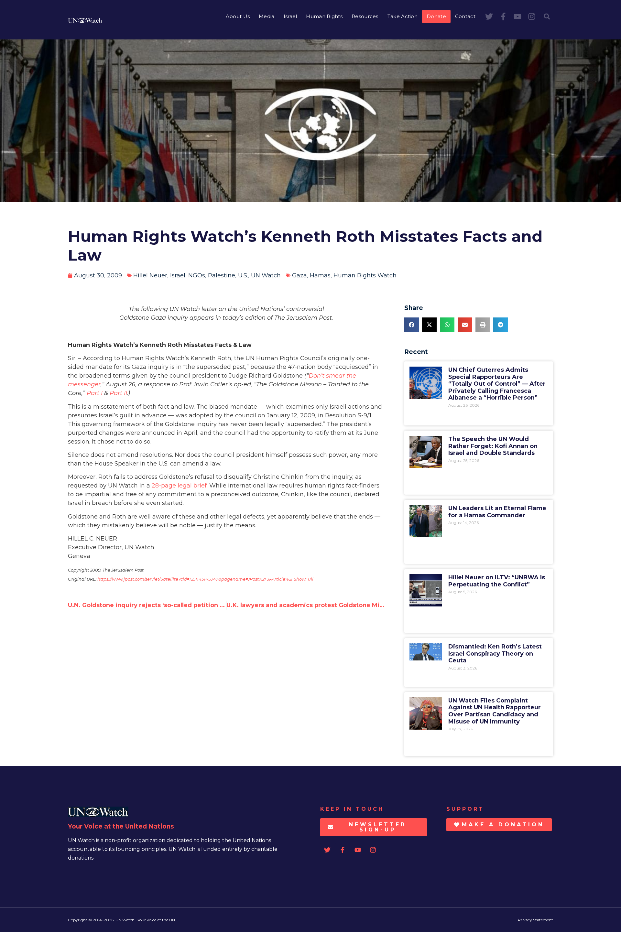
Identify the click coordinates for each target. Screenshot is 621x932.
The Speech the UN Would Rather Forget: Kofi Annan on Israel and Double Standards (493, 445)
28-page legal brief (179, 485)
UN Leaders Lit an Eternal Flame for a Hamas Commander (497, 512)
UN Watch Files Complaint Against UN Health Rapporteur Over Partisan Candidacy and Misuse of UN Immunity (494, 711)
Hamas (320, 275)
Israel (290, 16)
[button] (547, 16)
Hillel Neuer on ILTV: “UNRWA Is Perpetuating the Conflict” (496, 581)
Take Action (402, 16)
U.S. (243, 275)
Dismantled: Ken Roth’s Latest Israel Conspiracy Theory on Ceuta (495, 653)
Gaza (299, 275)
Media (267, 16)
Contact (465, 16)
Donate (436, 16)
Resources (365, 16)
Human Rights (324, 16)
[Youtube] (517, 16)
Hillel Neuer (150, 275)
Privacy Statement (535, 919)
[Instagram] (532, 16)
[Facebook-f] (503, 16)
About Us (238, 16)
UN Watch (266, 275)
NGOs (196, 275)
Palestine (221, 275)
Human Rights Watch (365, 275)
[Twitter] (489, 16)
